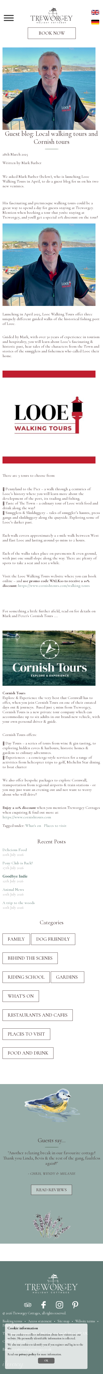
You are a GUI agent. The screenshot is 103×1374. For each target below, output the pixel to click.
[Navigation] (8, 18)
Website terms (85, 1321)
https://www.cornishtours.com (26, 817)
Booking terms (12, 1321)
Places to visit (55, 825)
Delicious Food (14, 849)
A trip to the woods (18, 902)
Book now (52, 33)
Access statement (40, 1321)
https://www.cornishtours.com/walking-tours (54, 585)
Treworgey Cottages (26, 1313)
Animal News (13, 889)
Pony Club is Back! (17, 863)
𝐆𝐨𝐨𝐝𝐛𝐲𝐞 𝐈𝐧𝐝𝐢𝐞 (15, 876)
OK (46, 1360)
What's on (33, 825)
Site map (64, 1321)
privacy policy (27, 1354)
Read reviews (51, 1189)
